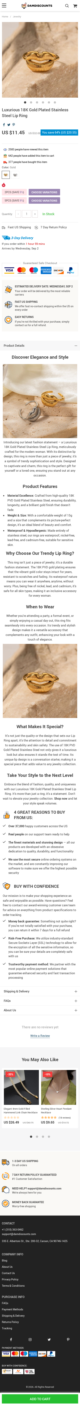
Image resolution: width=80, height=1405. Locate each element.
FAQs (5, 1303)
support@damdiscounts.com (19, 1234)
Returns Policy (10, 1322)
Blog (4, 1260)
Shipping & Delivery (13, 1315)
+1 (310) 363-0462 (12, 1229)
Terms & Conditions (13, 1285)
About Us (7, 1267)
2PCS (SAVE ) (14, 192)
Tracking (7, 1328)
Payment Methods (12, 1309)
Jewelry (17, 16)
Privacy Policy (10, 1279)
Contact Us (8, 1273)
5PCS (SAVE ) (14, 200)
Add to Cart (40, 1399)
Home (5, 16)
